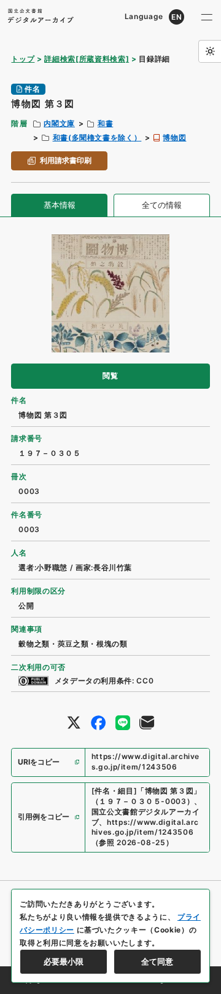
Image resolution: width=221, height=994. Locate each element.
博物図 (174, 137)
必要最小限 (63, 961)
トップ (22, 58)
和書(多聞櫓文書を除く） (97, 137)
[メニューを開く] (207, 17)
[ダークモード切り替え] (209, 51)
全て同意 (157, 961)
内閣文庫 (59, 123)
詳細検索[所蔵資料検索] (86, 58)
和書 (105, 123)
